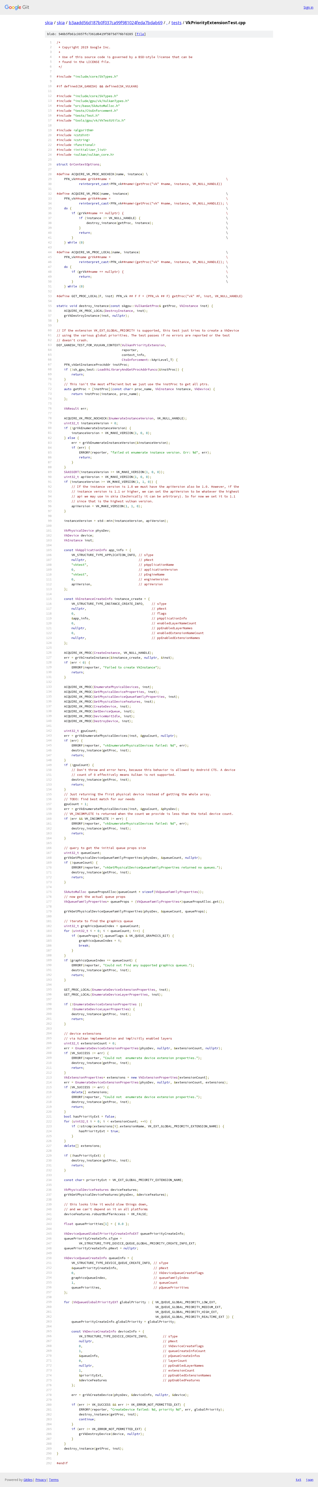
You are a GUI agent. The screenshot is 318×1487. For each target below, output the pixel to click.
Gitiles (28, 1479)
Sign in (308, 7)
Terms (54, 1479)
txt (298, 1479)
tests (176, 22)
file (140, 34)
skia (49, 22)
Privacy (40, 1479)
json (309, 1479)
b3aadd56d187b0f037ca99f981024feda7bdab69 (115, 22)
